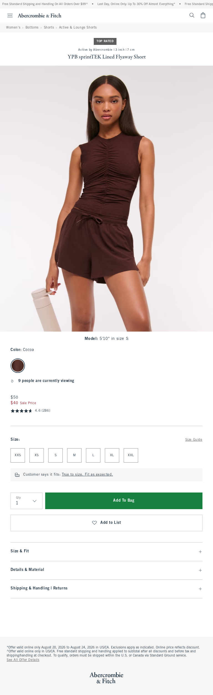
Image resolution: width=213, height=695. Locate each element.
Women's (13, 27)
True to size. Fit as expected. (87, 474)
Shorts (49, 27)
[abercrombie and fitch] (39, 15)
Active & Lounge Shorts (78, 27)
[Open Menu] (7, 15)
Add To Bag (123, 500)
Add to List (110, 523)
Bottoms (32, 27)
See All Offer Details (23, 660)
